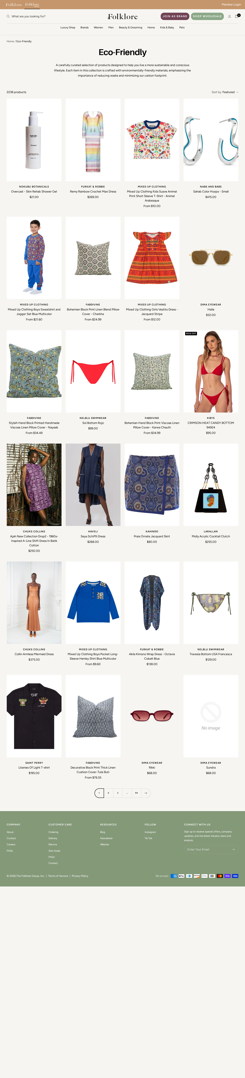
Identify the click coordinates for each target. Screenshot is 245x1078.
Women (98, 27)
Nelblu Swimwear (93, 418)
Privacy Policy (80, 875)
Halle (211, 309)
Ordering (53, 832)
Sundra (211, 767)
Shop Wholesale (207, 16)
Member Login (231, 4)
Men (111, 27)
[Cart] (236, 16)
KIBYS (211, 418)
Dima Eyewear (210, 304)
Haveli (93, 531)
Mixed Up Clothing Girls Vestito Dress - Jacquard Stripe (152, 312)
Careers (11, 844)
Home (151, 27)
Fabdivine (93, 304)
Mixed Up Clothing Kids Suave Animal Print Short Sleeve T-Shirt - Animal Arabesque (152, 196)
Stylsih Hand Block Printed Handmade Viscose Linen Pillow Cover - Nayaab (34, 425)
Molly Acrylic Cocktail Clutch (211, 536)
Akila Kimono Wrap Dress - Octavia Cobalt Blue (152, 656)
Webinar (104, 844)
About (10, 832)
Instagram (150, 832)
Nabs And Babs (211, 186)
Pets (181, 27)
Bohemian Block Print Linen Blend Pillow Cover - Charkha (93, 312)
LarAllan (211, 531)
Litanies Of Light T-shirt (34, 767)
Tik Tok (148, 838)
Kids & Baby (167, 27)
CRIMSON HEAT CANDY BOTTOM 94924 (211, 425)
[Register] (233, 849)
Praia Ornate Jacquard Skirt (152, 536)
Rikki (152, 767)
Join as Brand (175, 16)
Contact (11, 838)
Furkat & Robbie (93, 186)
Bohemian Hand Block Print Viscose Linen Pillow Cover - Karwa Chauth (151, 425)
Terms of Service (58, 875)
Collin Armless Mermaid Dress (34, 654)
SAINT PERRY (34, 762)
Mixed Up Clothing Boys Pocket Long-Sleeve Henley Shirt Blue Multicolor (93, 656)
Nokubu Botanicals (34, 186)
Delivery (52, 838)
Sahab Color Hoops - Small (211, 191)
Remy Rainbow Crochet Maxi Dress (93, 191)
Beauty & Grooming (130, 27)
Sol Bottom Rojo (93, 423)
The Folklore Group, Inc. (30, 875)
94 (136, 793)
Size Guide (54, 850)
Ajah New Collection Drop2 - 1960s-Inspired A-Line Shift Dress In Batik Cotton (34, 540)
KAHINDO (152, 531)
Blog (102, 832)
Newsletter (106, 838)
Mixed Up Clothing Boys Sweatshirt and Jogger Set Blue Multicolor (34, 312)
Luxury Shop (67, 27)
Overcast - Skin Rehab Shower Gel (34, 191)
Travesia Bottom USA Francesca (211, 654)
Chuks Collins (34, 531)
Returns (52, 844)
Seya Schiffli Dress (93, 536)
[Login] (229, 16)
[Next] (145, 793)
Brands (84, 27)
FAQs (10, 850)
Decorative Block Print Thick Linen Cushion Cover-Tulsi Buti (93, 770)
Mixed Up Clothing (152, 186)
